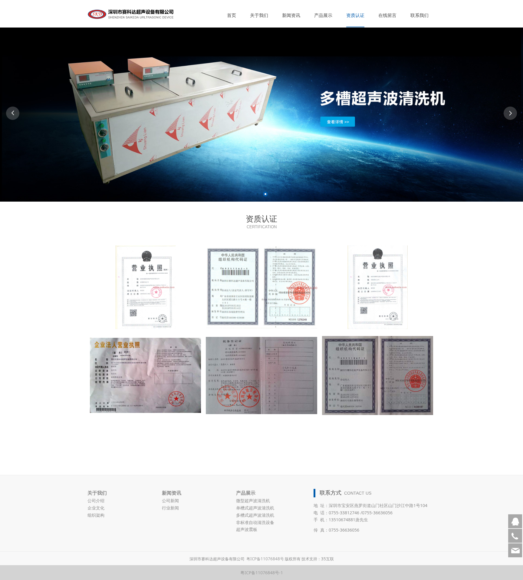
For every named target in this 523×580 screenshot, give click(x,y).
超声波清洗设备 (152, 544)
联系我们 (419, 15)
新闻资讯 (291, 15)
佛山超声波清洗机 (228, 544)
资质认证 (355, 15)
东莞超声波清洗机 (269, 544)
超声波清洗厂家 (189, 544)
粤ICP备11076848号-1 (261, 572)
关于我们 (259, 15)
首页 (231, 15)
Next (510, 113)
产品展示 (323, 15)
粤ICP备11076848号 (265, 559)
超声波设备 (119, 544)
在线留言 (387, 15)
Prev (12, 113)
